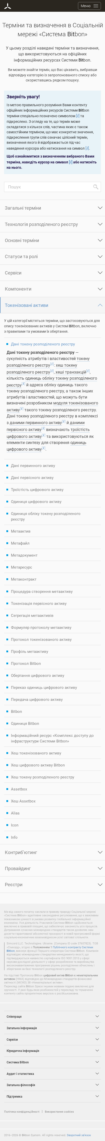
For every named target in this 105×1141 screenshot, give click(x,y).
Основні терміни (22, 240)
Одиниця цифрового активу (36, 501)
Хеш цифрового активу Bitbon (38, 764)
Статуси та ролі (21, 256)
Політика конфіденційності (22, 1111)
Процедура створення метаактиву (42, 591)
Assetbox (19, 788)
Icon (14, 824)
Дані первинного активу (33, 465)
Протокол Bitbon (26, 663)
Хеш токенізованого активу (36, 752)
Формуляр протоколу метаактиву (41, 627)
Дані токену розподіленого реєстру (43, 343)
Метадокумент (24, 555)
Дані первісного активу (32, 477)
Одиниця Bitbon (25, 723)
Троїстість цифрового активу (37, 489)
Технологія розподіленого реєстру (41, 224)
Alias (15, 812)
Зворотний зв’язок (79, 1135)
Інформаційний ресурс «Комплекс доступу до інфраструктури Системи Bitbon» (52, 738)
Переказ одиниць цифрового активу (44, 687)
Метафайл (20, 543)
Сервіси (13, 273)
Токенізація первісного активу (39, 603)
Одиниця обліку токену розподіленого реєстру (46, 516)
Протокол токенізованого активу (41, 639)
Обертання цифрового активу (37, 675)
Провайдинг (18, 868)
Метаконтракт (23, 579)
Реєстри (13, 884)
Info (14, 837)
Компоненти (18, 289)
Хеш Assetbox (23, 800)
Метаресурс (21, 567)
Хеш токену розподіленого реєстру (42, 776)
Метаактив (21, 531)
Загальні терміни (23, 208)
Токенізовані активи (26, 305)
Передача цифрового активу (37, 699)
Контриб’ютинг (21, 852)
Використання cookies (59, 1111)
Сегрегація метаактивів (32, 615)
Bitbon (16, 711)
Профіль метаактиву (29, 651)
